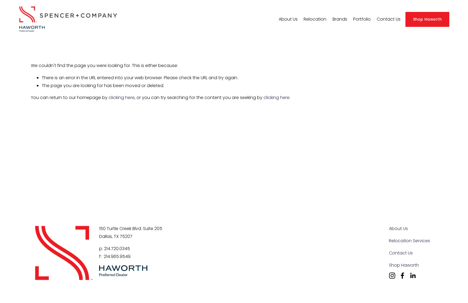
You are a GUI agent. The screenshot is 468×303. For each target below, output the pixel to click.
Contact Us (389, 19)
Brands (340, 19)
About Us (398, 228)
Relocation (315, 19)
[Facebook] (402, 275)
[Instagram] (392, 275)
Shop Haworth (427, 19)
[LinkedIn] (413, 275)
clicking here (122, 97)
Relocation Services (409, 241)
